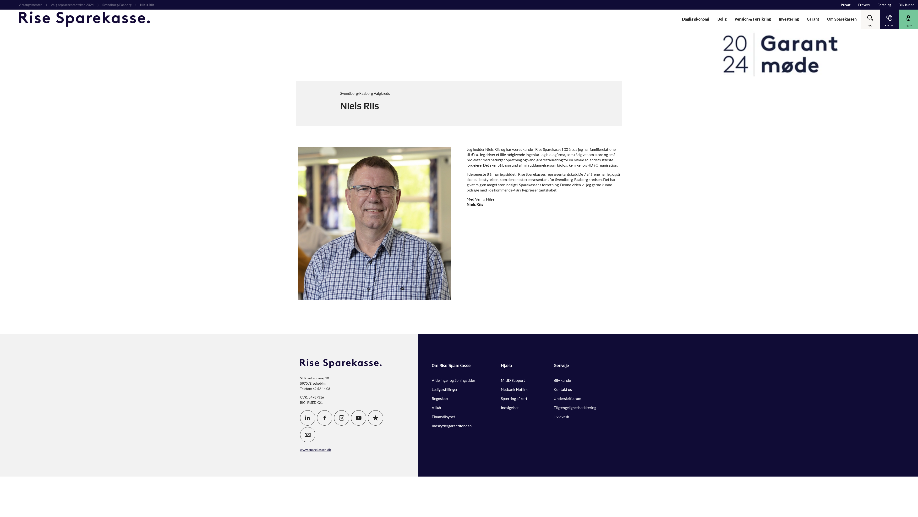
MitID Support (513, 380)
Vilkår (437, 407)
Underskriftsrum (567, 398)
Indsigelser (510, 407)
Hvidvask (561, 416)
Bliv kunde (562, 380)
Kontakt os (563, 389)
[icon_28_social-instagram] (341, 418)
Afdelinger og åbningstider (453, 380)
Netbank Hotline (514, 389)
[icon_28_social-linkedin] (307, 418)
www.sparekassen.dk (315, 450)
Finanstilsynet (443, 416)
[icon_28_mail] (307, 434)
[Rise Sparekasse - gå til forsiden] (84, 19)
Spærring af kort (514, 398)
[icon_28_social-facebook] (324, 418)
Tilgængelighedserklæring (575, 407)
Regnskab (440, 398)
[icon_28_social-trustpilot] (375, 418)
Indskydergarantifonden (452, 425)
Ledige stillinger (445, 389)
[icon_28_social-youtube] (358, 418)
